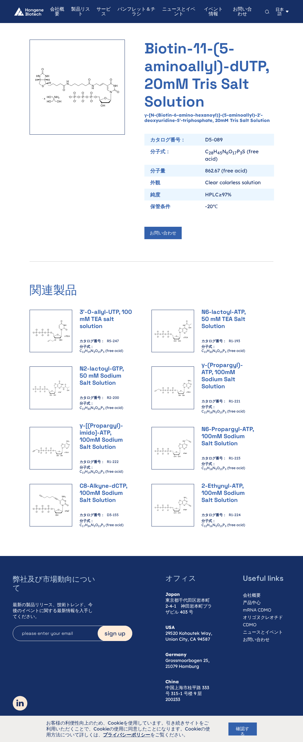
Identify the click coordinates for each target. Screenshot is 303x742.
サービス (103, 11)
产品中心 (252, 602)
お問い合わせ (242, 11)
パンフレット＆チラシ (136, 11)
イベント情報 (213, 11)
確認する (242, 731)
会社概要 (57, 11)
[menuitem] (54, 11)
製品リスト (80, 11)
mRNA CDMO (257, 610)
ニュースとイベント (178, 11)
